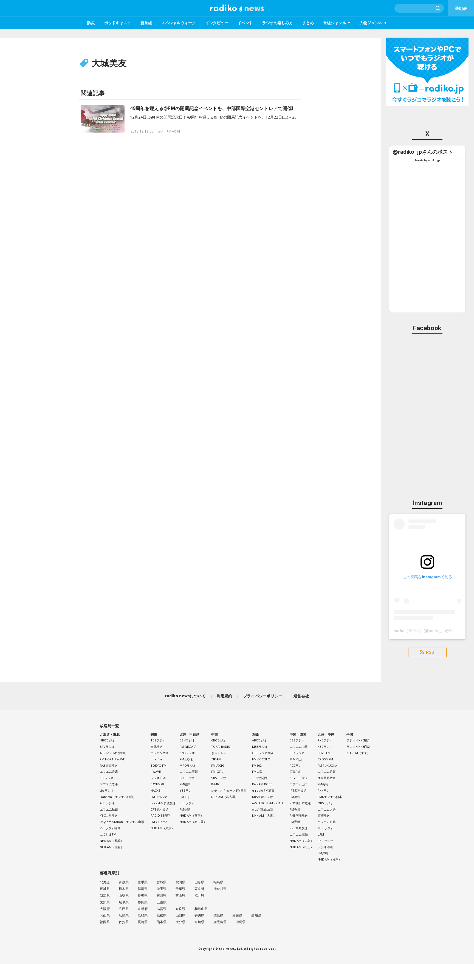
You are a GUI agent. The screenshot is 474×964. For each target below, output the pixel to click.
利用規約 (224, 695)
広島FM (295, 771)
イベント (245, 22)
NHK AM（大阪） (264, 815)
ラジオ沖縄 (325, 847)
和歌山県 (201, 908)
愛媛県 (237, 915)
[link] (423, 152)
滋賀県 (162, 908)
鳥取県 (143, 915)
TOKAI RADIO (220, 746)
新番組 (146, 22)
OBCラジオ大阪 (262, 753)
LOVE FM (324, 753)
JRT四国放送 (298, 790)
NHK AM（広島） (302, 841)
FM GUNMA (159, 822)
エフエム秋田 (109, 809)
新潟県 (105, 895)
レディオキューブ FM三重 (229, 790)
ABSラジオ (107, 803)
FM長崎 (323, 784)
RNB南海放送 (299, 815)
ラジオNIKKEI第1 (357, 740)
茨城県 (105, 888)
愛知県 (105, 902)
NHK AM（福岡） (330, 859)
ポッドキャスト (117, 22)
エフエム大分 (327, 809)
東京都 (199, 888)
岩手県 (143, 882)
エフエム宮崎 (327, 822)
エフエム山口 (299, 784)
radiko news (237, 8)
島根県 (162, 915)
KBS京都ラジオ (262, 797)
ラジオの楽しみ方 (277, 22)
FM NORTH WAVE (112, 759)
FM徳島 (295, 797)
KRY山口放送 (298, 778)
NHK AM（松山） (302, 847)
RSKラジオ (297, 753)
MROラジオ (188, 765)
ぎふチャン (218, 753)
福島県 (218, 882)
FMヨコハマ (159, 797)
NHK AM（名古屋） (193, 822)
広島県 (124, 915)
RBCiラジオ (325, 841)
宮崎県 (199, 922)
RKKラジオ (325, 790)
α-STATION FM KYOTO (268, 803)
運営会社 (301, 695)
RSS (430, 652)
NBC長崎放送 (327, 778)
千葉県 (180, 888)
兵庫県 (124, 908)
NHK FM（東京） (358, 753)
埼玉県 (162, 888)
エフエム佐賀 (327, 771)
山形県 (199, 882)
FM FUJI (185, 797)
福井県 (199, 895)
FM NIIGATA (188, 746)
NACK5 (155, 790)
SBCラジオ (187, 803)
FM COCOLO (261, 759)
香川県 (199, 915)
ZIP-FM (216, 759)
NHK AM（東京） (162, 828)
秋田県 (180, 882)
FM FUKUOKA (327, 765)
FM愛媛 (295, 822)
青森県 (124, 882)
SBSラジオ (218, 778)
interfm (156, 759)
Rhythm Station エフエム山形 (122, 822)
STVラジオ (107, 746)
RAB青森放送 (109, 765)
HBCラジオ (107, 740)
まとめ (308, 22)
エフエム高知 (299, 834)
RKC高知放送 (298, 828)
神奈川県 (220, 888)
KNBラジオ (187, 753)
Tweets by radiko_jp (427, 160)
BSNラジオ (187, 740)
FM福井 (185, 784)
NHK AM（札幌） (112, 841)
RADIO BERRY (160, 815)
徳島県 (218, 915)
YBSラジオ (187, 790)
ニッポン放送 (160, 753)
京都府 (143, 908)
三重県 (162, 902)
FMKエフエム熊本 (330, 797)
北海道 (105, 882)
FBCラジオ (187, 778)
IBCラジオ (107, 778)
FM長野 (185, 809)
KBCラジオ (325, 746)
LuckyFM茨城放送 (163, 803)
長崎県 (143, 922)
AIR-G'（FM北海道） (114, 753)
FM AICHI (217, 765)
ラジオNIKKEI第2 (357, 746)
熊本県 (162, 922)
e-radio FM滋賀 (263, 790)
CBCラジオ (218, 740)
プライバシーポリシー (263, 695)
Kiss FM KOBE (262, 784)
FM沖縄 (323, 853)
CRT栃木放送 (159, 809)
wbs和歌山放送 (262, 809)
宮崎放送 (324, 815)
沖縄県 (241, 922)
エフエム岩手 (109, 784)
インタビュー (216, 22)
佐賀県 (124, 922)
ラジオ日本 (158, 778)
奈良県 (180, 908)
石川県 (162, 895)
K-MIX (215, 784)
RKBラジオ (325, 740)
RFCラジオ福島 (110, 828)
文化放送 (157, 746)
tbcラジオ (107, 790)
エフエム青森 (109, 771)
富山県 (180, 895)
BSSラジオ (297, 740)
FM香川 (295, 809)
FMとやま (186, 759)
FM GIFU (217, 771)
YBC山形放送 (109, 815)
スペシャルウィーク (178, 22)
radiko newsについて (185, 695)
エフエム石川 (189, 771)
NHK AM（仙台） (112, 847)
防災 (91, 22)
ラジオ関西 (259, 778)
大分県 (180, 922)
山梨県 (124, 895)
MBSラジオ (260, 746)
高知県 (256, 915)
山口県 (180, 915)
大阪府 (105, 908)
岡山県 (105, 915)
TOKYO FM (159, 765)
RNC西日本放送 (300, 803)
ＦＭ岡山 (296, 759)
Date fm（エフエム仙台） (118, 797)
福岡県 (105, 922)
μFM (321, 834)
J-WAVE (156, 771)
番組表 (461, 8)
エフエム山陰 (299, 746)
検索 (438, 8)
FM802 (256, 765)
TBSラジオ (158, 740)
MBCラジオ (325, 828)
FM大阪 (257, 771)
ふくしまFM (108, 834)
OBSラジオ (325, 803)
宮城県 (162, 882)
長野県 (143, 895)
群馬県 (143, 888)
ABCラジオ (259, 740)
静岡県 (143, 902)
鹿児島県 (220, 922)
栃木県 (124, 888)
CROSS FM (325, 759)
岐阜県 (124, 902)
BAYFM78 (157, 784)
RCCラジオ (297, 765)
